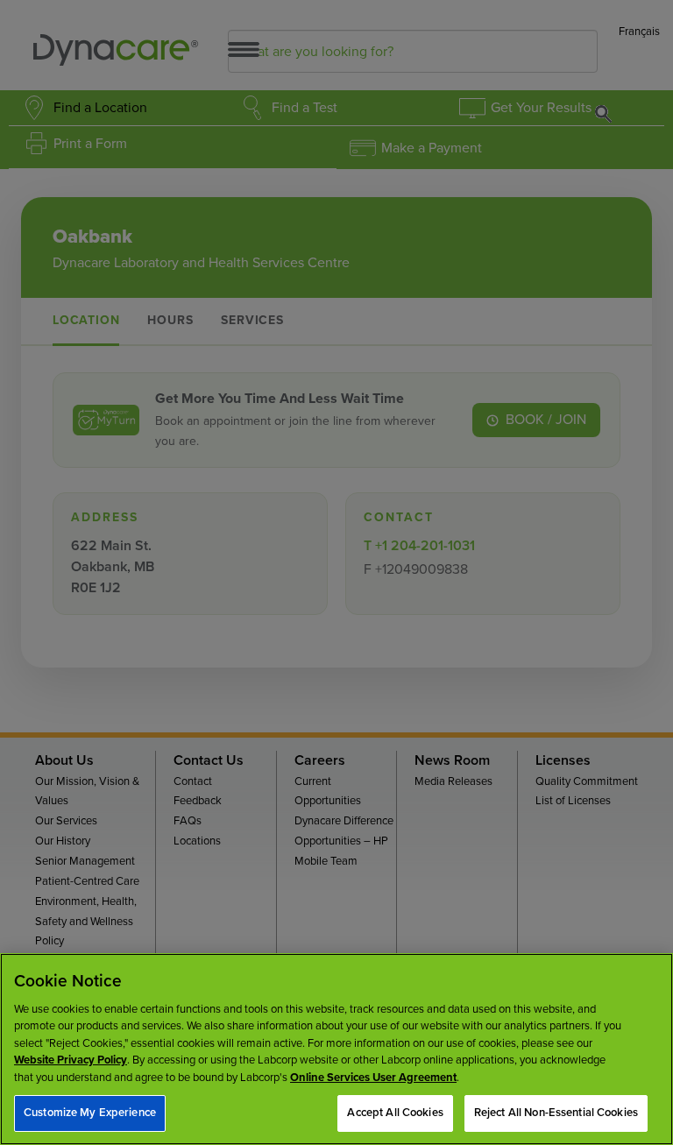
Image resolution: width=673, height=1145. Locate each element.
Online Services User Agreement (373, 1078)
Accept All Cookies (395, 1113)
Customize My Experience (90, 1113)
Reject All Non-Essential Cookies (556, 1113)
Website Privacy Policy (70, 1060)
